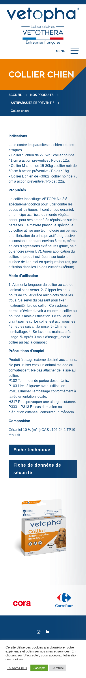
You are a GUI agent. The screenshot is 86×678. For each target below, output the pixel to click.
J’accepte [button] (39, 668)
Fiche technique (31, 449)
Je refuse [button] (58, 668)
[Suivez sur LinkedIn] (47, 631)
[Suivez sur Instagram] (38, 631)
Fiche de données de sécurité (37, 469)
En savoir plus (17, 668)
